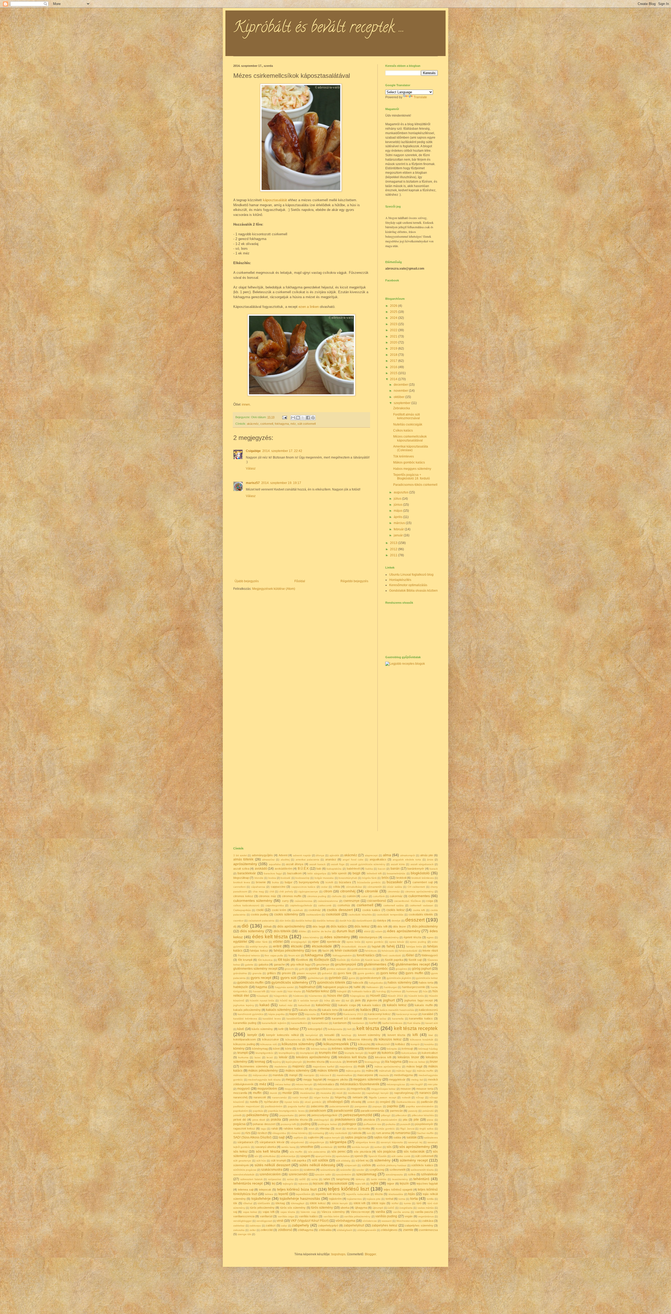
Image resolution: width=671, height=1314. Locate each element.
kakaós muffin (424, 1005)
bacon (382, 868)
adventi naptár (302, 855)
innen (246, 404)
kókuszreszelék (336, 1044)
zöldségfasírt (344, 1230)
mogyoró (243, 1089)
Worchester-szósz (407, 1220)
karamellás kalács (421, 1018)
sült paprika (298, 1160)
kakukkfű (349, 1009)
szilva (411, 1174)
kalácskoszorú (428, 1009)
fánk (314, 950)
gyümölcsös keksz (427, 978)
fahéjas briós (414, 946)
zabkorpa (255, 1225)
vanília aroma (401, 1212)
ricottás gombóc (385, 1128)
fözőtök (341, 959)
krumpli (242, 1053)
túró (418, 1203)
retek (312, 1128)
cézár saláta (394, 886)
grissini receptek (306, 973)
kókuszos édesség (359, 1039)
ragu (263, 1128)
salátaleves (431, 1137)
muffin (257, 1093)
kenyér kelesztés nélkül (282, 1035)
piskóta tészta (298, 1119)
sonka (342, 1147)
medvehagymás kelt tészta (264, 1079)
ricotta (366, 1128)
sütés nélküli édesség (317, 1165)
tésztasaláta (395, 1194)
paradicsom (317, 1111)
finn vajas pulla (274, 955)
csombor (238, 920)
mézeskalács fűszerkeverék (359, 1084)
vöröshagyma (345, 1221)
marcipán (309, 1075)
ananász (330, 859)
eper (315, 942)
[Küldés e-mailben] (293, 417)
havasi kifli (259, 991)
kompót (415, 1044)
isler (338, 1000)
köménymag (260, 1048)
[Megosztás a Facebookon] (308, 417)
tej (273, 1183)
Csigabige (253, 451)
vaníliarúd (266, 1216)
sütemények (241, 1165)
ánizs (430, 859)
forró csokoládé (391, 955)
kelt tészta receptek (416, 1028)
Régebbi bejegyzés (354, 581)
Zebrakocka (401, 408)
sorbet (378, 1147)
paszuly (413, 1110)
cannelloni (239, 886)
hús (425, 991)
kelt (349, 1029)
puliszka (391, 1124)
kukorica (388, 1053)
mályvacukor (260, 1075)
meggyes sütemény (367, 1079)
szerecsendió (298, 1174)
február (399, 529)
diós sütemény (252, 931)
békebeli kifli (374, 873)
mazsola (384, 1075)
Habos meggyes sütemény (412, 469)
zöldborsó (285, 1230)
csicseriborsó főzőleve (407, 900)
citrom (327, 891)
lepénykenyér (294, 1061)
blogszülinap (241, 877)
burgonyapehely (309, 882)
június (398, 504)
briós (385, 878)
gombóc (382, 968)
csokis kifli (419, 910)
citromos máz (267, 896)
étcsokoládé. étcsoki (354, 946)
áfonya (320, 855)
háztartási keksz (317, 991)
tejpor (390, 1183)
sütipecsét (350, 1165)
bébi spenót (339, 873)
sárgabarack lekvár (272, 1142)
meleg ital (417, 1079)
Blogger (370, 1254)
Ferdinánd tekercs (249, 955)
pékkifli (237, 1115)
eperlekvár (333, 941)
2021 (394, 336)
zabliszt (270, 1225)
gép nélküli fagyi (300, 964)
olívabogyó (335, 1102)
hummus (396, 991)
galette (249, 964)
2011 (394, 555)
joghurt (389, 1000)
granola (257, 973)
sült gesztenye (242, 1160)
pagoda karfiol (296, 1106)
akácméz (253, 423)
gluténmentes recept (413, 964)
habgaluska (376, 982)
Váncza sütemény (333, 1211)
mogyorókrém (267, 1089)
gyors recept (261, 977)
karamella (398, 1018)
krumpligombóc (265, 1052)
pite (416, 1119)
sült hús (261, 1160)
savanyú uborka (265, 1146)
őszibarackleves (405, 1101)
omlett (371, 1101)
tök (235, 1203)
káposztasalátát (275, 200)
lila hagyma (393, 1062)
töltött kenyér (340, 1203)
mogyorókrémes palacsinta (329, 1088)
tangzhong (343, 1179)
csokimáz (315, 910)
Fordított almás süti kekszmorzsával (406, 416)
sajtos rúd (381, 1137)
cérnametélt (374, 886)
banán (395, 868)
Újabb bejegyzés (247, 581)
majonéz (298, 1066)
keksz (294, 1029)
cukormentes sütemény (252, 900)
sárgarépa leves (365, 1142)
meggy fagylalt (312, 1079)
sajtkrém (313, 1137)
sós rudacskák (414, 1151)
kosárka (429, 1044)
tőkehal (247, 1203)
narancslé (259, 1097)
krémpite (392, 1048)
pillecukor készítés (423, 1115)
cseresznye (351, 901)
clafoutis (337, 896)
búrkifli (329, 882)
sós (389, 1147)
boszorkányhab (348, 877)
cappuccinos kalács (303, 886)
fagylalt (376, 946)
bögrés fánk (369, 877)
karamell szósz (377, 1018)
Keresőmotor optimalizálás (408, 585)
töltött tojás (378, 1203)
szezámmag (366, 1174)
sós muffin (296, 1151)
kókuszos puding (244, 1044)
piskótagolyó (321, 1119)
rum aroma (383, 1133)
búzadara (345, 882)
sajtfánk (298, 1137)
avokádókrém (283, 868)
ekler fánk (261, 941)
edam (378, 931)
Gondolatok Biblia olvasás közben (413, 590)
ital (347, 1000)
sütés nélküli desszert (272, 1165)
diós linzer (399, 926)
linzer (434, 1062)
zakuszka (239, 1230)
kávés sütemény (262, 1029)
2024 (394, 318)
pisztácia (369, 1119)
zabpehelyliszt (354, 1225)
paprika (392, 1106)
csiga (429, 900)
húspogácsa (357, 995)
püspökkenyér (424, 1124)
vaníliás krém (331, 1216)
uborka (344, 1207)
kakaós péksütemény (247, 1009)
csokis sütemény (286, 914)
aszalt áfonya (294, 864)
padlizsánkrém (273, 1106)
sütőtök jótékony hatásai (392, 1165)
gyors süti (288, 977)
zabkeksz (239, 1225)
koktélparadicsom (244, 1039)
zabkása (427, 1220)
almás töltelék (243, 859)
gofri (301, 968)
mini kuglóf (416, 1084)
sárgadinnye (316, 1142)
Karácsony (328, 1014)
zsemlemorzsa (428, 1229)
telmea (269, 1194)
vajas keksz (250, 1212)
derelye (396, 920)
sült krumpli (278, 1160)
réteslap (325, 1128)
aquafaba (275, 864)
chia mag (258, 891)
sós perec (338, 1151)
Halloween (372, 987)
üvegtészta (406, 1207)
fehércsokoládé (408, 950)
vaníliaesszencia (244, 1216)
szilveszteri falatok (251, 1179)
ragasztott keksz (244, 1128)
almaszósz (268, 859)
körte (288, 1048)
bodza (272, 877)
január (399, 535)
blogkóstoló (420, 873)
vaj (235, 1211)
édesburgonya (368, 937)
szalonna (309, 1169)
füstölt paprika (394, 959)
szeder (360, 1169)
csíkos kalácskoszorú (246, 905)
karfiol (373, 1022)
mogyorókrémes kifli (296, 1088)
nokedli (406, 1097)
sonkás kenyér (360, 1147)
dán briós (285, 920)
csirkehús (344, 905)
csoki (260, 910)
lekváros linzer (408, 1057)
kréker (301, 1048)
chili (271, 891)
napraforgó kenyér (377, 1093)
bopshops (338, 1254)
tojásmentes (354, 1198)
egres (430, 937)
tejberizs (303, 1183)
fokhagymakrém (342, 955)
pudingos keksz (327, 1124)
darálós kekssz (325, 920)
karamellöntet (320, 1023)
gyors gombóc (366, 973)
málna (370, 1070)
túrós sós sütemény (293, 1207)
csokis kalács (371, 910)
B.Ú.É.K (303, 868)
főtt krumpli (245, 959)
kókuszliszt (314, 1039)
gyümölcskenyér (370, 977)
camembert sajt (423, 882)
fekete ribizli (430, 950)
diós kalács (339, 926)
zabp (284, 1225)
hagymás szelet (284, 987)
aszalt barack (317, 864)
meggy (290, 1079)
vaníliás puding (386, 1216)
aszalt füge (338, 864)
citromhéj (347, 891)
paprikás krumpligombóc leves (286, 1110)
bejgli (356, 873)
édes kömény (311, 937)
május (398, 510)
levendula (336, 1061)
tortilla (430, 1198)
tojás (411, 1194)
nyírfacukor (271, 1101)
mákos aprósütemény (388, 1066)
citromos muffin (292, 896)
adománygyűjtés (262, 855)
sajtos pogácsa (355, 1137)
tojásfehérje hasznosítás (300, 1198)
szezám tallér (323, 1174)
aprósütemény (245, 864)
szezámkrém (343, 1174)
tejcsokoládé (338, 1183)
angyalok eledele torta (407, 859)
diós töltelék (282, 931)
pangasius (361, 1106)
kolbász (400, 1044)
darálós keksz (303, 920)
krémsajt (407, 1048)
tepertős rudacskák (358, 1194)
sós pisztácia (362, 1151)
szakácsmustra (271, 1169)
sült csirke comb (400, 1156)
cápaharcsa (258, 886)
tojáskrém (335, 1198)
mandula (278, 1075)
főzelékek (302, 959)
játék (358, 1000)
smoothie (306, 1147)
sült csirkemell (306, 423)
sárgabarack (245, 1142)
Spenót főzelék (377, 1156)
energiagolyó (299, 941)
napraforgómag (404, 1092)
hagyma (261, 987)
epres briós (353, 941)
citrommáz (394, 891)
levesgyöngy (372, 1061)
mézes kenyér (304, 1084)
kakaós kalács (371, 1005)
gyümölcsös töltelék (331, 982)
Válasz (251, 468)
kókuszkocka (293, 1039)
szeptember (402, 403)
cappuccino (278, 886)
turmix (407, 1203)
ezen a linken (309, 307)
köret (276, 1048)
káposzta (310, 1014)
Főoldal (299, 581)
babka (369, 868)
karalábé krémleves (245, 1018)
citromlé (371, 891)
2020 (394, 342)
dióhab (267, 926)
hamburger (390, 987)
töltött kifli (360, 1203)
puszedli (405, 1124)
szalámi (294, 1169)
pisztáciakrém (389, 1119)
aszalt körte (398, 864)
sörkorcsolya (287, 1156)
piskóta (276, 1119)
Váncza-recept (360, 1211)
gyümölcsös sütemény (289, 982)
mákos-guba (353, 1070)
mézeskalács (325, 1084)
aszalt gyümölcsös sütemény (368, 864)
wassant (387, 1220)
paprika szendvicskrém (420, 1106)
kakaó (264, 1005)
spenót (358, 1156)
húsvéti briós (416, 995)
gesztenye (322, 964)
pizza (430, 1119)
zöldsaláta (325, 1229)
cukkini (351, 896)
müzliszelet (354, 1093)
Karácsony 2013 (353, 1014)
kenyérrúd (312, 1035)
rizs (247, 1133)
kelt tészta (367, 1028)
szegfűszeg (376, 1169)
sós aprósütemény (414, 1146)
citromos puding (317, 896)
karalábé (427, 1014)
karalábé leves (272, 1018)
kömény (239, 1048)
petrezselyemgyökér (324, 1115)
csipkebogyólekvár (301, 905)
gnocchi (289, 968)
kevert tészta (396, 1035)
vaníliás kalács (308, 1216)
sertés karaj (288, 1147)
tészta (379, 1194)
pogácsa (239, 1124)
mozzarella (240, 1092)
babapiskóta (334, 868)
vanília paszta (424, 1211)
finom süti (294, 955)
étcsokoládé (322, 946)
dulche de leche (321, 931)
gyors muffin (414, 973)
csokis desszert (340, 910)
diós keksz (362, 926)
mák (361, 1066)
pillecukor (401, 1115)
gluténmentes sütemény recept (255, 968)
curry (285, 900)
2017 (394, 361)
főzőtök (355, 959)
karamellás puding (244, 1022)
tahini (326, 1179)
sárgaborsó (297, 1142)
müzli (339, 1093)
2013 (394, 543)
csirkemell (266, 423)
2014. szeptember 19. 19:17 (281, 483)
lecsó (270, 1057)
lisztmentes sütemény (254, 1066)
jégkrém (372, 1000)
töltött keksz (318, 1203)
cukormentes (419, 896)
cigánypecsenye (308, 891)
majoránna (345, 1066)
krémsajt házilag (428, 1048)
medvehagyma (403, 1075)
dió (245, 926)
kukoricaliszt (430, 1052)
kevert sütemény (369, 1035)
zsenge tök (244, 1234)
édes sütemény (337, 937)
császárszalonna (328, 900)
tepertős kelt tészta (328, 1194)
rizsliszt (262, 1133)
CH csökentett (416, 886)
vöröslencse (369, 1220)
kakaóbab (304, 1005)
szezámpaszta (394, 1174)
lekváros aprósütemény (313, 1057)
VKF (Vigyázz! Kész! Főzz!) (310, 1221)
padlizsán (427, 1101)
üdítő (391, 1207)
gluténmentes (375, 964)
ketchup (346, 1035)
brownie (261, 882)
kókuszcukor (270, 1039)
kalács (365, 1009)
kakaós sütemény (278, 1010)
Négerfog (341, 1097)
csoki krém (279, 910)
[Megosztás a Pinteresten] (313, 417)
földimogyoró (429, 955)
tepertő (283, 1194)
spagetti (305, 1156)
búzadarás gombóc (369, 882)
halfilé (357, 987)
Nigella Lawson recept (382, 1097)
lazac (258, 1057)
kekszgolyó (315, 1029)
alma (387, 855)
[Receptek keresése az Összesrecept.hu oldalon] (405, 664)
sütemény (382, 1160)
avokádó (261, 868)
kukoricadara (409, 1052)
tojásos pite (374, 1198)
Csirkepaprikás (242, 910)
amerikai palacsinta (307, 859)
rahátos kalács (293, 1128)
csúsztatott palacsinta (261, 920)
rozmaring (318, 1133)
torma (401, 1198)
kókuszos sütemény (298, 1044)
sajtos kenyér (332, 1137)
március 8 (326, 1075)
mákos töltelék (327, 1070)
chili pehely (286, 891)
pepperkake (286, 1115)
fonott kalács (366, 955)
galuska (263, 964)
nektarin (358, 1097)
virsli (280, 1221)
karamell (317, 1018)
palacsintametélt (339, 1106)
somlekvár (327, 1147)
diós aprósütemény (291, 926)
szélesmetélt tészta (422, 1169)
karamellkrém (299, 1023)
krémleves (372, 1048)
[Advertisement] (411, 752)
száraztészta (328, 1169)
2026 (394, 306)
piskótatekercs (345, 1119)
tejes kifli (360, 1183)
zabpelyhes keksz (384, 1225)
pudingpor (349, 1124)
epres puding (418, 941)
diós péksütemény (425, 926)
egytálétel (240, 942)
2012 (394, 549)
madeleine (280, 1066)
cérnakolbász (354, 886)
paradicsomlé (343, 1111)
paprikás (258, 1110)
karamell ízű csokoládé (347, 1018)
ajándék (334, 855)
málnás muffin (425, 1070)
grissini (286, 973)
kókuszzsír (383, 1044)
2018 (394, 355)
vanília (380, 1212)
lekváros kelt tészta (352, 1057)
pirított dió (239, 1119)
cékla (336, 886)
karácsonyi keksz (379, 1014)
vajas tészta (287, 1212)
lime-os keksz (417, 1061)
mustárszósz (307, 1093)
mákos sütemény (297, 1070)
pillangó (386, 1115)
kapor (293, 1014)
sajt (282, 1137)
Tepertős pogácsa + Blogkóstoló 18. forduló (411, 476)
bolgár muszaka (324, 877)
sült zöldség (343, 1160)
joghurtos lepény (243, 1005)
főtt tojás (284, 960)
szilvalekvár (429, 1174)
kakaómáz (323, 1005)
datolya (381, 920)
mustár (287, 1093)
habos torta (426, 982)
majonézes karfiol (323, 1066)
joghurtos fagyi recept (418, 1000)
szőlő (302, 1179)
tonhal (389, 1198)
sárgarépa (338, 1142)
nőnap (420, 1097)
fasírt (325, 950)
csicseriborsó (376, 901)
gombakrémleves (361, 968)
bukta (275, 882)
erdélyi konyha (259, 946)
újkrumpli (377, 1207)
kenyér (252, 1035)
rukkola (356, 1133)
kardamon (358, 1023)
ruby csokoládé (338, 1133)
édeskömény (391, 937)
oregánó (385, 1101)
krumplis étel (328, 1053)
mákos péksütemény (263, 1070)
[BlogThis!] (298, 417)
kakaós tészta (308, 1009)
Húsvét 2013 (395, 995)
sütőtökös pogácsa (244, 1169)
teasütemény (400, 1179)
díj (234, 926)
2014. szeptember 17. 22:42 (282, 451)
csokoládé (333, 914)
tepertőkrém (303, 1194)
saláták (412, 1137)
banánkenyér (415, 868)
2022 (394, 330)
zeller (253, 1230)
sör (256, 1156)
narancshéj (240, 1097)
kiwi (431, 1035)
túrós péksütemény (262, 1207)
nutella (254, 1101)
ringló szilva (426, 1128)
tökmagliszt (297, 1203)
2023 (394, 324)
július (398, 498)
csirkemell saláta (393, 905)
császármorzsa (303, 900)
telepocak (265, 1189)
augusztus (401, 492)
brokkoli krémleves (423, 877)
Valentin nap (308, 1212)
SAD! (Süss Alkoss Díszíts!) (252, 1137)
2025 (394, 312)
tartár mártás (379, 1179)
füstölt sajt (415, 959)
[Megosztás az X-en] (303, 417)
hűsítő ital (286, 1000)
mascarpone (365, 1075)
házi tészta (294, 991)
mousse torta (424, 1088)
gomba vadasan (336, 968)
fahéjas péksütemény (289, 950)
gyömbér (335, 978)
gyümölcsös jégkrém (399, 978)
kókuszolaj (334, 1039)
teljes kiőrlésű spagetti (398, 1189)
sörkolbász (269, 1156)
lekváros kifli (383, 1057)
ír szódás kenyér (307, 1000)
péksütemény (257, 1115)
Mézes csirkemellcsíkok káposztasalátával (410, 438)
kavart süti (431, 1023)
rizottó (237, 1133)
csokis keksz (395, 910)
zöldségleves (389, 1229)
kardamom (340, 1022)
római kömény (299, 1133)
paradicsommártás (373, 1110)
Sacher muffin (425, 1133)
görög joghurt (421, 968)
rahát (274, 1128)
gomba (314, 968)
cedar (324, 886)
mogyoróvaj (358, 1088)
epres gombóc (375, 941)
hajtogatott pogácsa (335, 987)
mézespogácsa (396, 1084)
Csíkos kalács (403, 430)
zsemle (408, 1230)
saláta (397, 1137)
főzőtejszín (321, 960)
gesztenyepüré (345, 964)
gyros (352, 978)
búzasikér (395, 882)
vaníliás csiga (286, 1216)
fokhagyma (282, 423)
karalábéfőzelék (296, 1018)
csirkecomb (325, 905)
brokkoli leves (241, 882)
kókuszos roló (268, 1044)
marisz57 (253, 483)
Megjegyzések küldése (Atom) (273, 589)
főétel (410, 955)
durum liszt (346, 931)
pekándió (428, 1110)
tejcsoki (318, 1183)
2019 (394, 348)
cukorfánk (379, 896)
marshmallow (344, 1075)
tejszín (404, 1183)
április (398, 517)
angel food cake (353, 859)
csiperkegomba (275, 905)
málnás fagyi (404, 1070)
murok (273, 1093)
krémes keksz (319, 1048)
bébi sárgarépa (316, 873)
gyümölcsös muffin (250, 982)
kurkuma (243, 1057)
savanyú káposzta (392, 1142)
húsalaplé (262, 995)
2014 (394, 379)
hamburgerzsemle (413, 987)
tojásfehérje (261, 1198)
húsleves (298, 995)
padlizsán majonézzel (246, 1106)
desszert (415, 920)
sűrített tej (362, 1160)
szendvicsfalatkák (244, 1174)
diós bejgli (318, 926)
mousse (406, 1088)
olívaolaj (356, 1101)
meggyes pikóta (337, 1079)
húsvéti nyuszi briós (262, 1000)
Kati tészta (413, 1023)
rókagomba (279, 1133)
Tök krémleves (403, 456)
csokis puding (260, 914)
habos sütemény (399, 982)
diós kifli (382, 926)
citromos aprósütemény (419, 891)
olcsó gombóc (313, 1101)
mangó (293, 1075)
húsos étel (334, 995)
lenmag (260, 1062)
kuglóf (372, 1052)
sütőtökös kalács (422, 1165)
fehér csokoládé (346, 950)
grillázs (271, 973)
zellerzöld (267, 1229)
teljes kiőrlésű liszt (348, 1189)
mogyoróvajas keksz (383, 1088)
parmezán (396, 1110)
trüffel (395, 1203)
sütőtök (366, 1165)
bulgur (289, 882)
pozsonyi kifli (288, 1124)
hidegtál (342, 991)
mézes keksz (283, 1084)
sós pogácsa (386, 1151)
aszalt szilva (241, 868)
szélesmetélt (397, 1169)
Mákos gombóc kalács (409, 462)
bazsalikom (294, 873)
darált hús (345, 920)
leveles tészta (315, 1061)
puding (306, 1124)
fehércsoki (388, 950)
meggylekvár (397, 1079)
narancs (425, 1093)
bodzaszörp (302, 877)
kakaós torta (330, 1009)
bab (318, 868)
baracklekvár (246, 873)
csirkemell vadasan (421, 905)
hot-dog (381, 991)
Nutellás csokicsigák (407, 424)
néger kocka (321, 1097)
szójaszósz (274, 1179)
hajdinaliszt (307, 987)
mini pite (433, 1084)
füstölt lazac (372, 959)
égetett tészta (412, 937)
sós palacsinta (317, 1151)
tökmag (280, 1203)
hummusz (412, 991)
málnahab (385, 1070)
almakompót (407, 855)
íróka (327, 1000)
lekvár (283, 1057)
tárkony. (360, 1179)
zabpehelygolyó (328, 1225)
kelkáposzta (335, 1029)
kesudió (329, 1035)
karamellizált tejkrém (274, 1023)
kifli (415, 1035)
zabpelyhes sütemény (419, 1225)
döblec (303, 931)
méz (293, 423)
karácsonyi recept (407, 1014)
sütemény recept (414, 1160)
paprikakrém (240, 1110)
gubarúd (327, 973)
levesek (352, 1062)
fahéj (391, 946)
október (399, 397)
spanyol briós (323, 1156)
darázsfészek (364, 920)
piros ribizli (258, 1119)
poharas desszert (264, 1124)
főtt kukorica (265, 959)
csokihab (297, 910)
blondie (259, 877)
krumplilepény (287, 1052)
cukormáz (396, 896)
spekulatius (343, 1156)
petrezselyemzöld (357, 1115)
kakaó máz (286, 1005)
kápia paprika (276, 1014)
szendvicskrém (270, 1174)
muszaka (325, 1093)
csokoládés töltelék (421, 914)
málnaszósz (240, 1075)
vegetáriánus (426, 1216)
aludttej (285, 859)
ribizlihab (352, 1128)
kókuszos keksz (390, 1039)
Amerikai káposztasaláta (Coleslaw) (410, 448)
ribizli (338, 1128)
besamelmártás (396, 873)
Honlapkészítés (400, 580)
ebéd (367, 931)
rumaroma (402, 1133)
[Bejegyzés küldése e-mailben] (284, 417)
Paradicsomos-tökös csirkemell (415, 485)
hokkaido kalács (361, 991)
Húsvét (375, 995)
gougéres (401, 968)
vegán (409, 1216)
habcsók (358, 982)
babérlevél (353, 868)
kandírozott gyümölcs (250, 1014)
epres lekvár (396, 941)
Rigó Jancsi (407, 1128)
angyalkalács (378, 859)
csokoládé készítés (360, 914)
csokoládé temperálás (390, 914)
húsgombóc (281, 995)
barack (434, 868)
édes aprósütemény (403, 931)
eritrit (277, 946)
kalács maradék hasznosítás (397, 1009)
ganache (279, 964)
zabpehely (300, 1225)
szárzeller (345, 1169)
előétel (278, 942)
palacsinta (317, 1106)
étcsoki (296, 946)
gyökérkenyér (316, 978)
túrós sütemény (322, 1207)
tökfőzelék (264, 1203)
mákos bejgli (414, 1066)
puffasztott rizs (372, 1124)
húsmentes (315, 995)
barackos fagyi (273, 873)
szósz (290, 1179)
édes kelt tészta (270, 936)
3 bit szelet (240, 855)
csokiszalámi (313, 914)
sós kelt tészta (268, 1151)
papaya (377, 1106)
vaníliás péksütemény (357, 1216)
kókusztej (364, 1044)
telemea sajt (245, 1189)
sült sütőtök (320, 1160)
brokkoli (401, 877)
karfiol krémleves (392, 1023)
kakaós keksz (397, 1005)
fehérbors (371, 950)
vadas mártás (426, 1207)
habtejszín (240, 987)
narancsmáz (279, 1097)
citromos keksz (243, 896)
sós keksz (240, 1151)
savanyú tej (415, 1142)
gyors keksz (388, 973)
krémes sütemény (344, 1048)
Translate (420, 97)
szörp (314, 1179)
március (400, 523)
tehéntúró (421, 1179)
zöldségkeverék (366, 1230)
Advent (283, 855)
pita (405, 1119)
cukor (364, 896)
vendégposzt (264, 1220)
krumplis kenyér (354, 1052)
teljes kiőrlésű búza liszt (297, 1189)
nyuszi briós (291, 1101)
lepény (277, 1061)
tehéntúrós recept (248, 1183)
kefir (281, 1029)
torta (414, 1198)
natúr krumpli (300, 1097)
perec (302, 1115)
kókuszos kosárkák (421, 1039)
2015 (394, 373)
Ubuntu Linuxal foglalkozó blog (411, 574)
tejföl (374, 1183)
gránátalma (240, 973)
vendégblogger (242, 1220)
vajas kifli (268, 1211)
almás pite (426, 855)
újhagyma (361, 1207)
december (401, 384)
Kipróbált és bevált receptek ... (318, 28)
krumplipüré (307, 1052)
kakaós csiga (347, 1005)
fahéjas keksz (259, 950)
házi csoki (276, 991)
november (401, 390)
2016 (394, 367)
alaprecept (371, 855)
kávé (240, 1029)
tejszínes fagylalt (427, 1183)
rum (369, 1133)
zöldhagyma (305, 1229)
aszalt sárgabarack (422, 864)
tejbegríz (288, 1183)
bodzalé (285, 877)
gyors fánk (344, 973)
